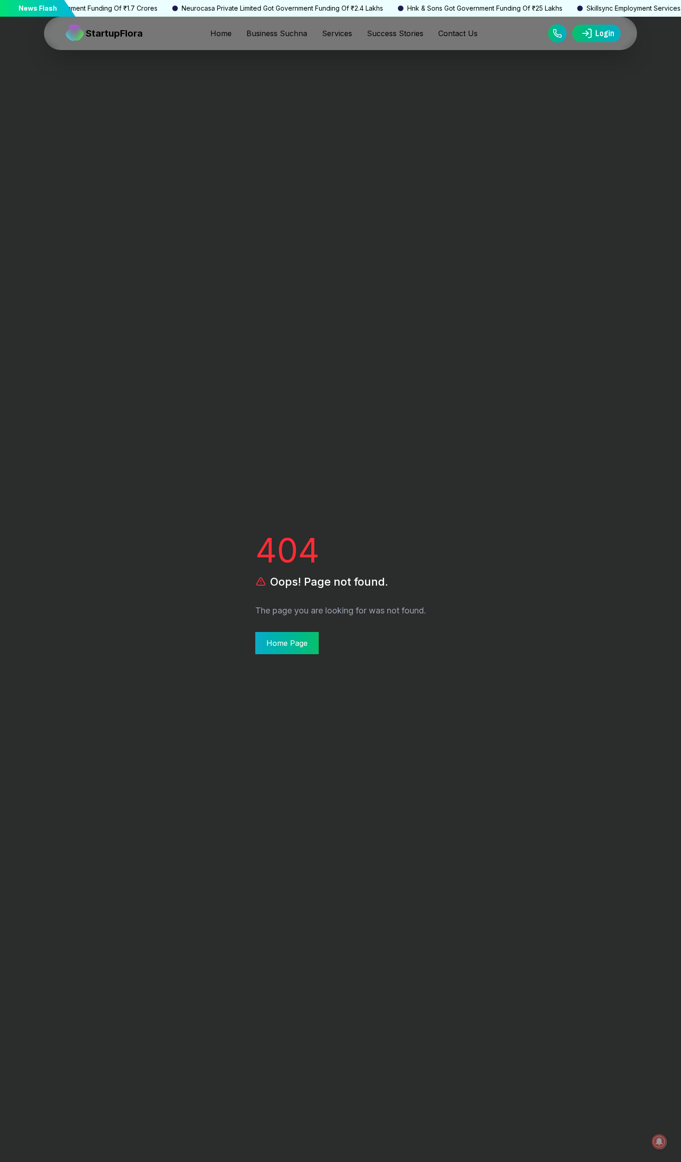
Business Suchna (276, 33)
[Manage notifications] (659, 1141)
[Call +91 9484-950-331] (557, 33)
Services (337, 33)
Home (221, 33)
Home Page (287, 643)
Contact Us (458, 33)
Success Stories (395, 33)
